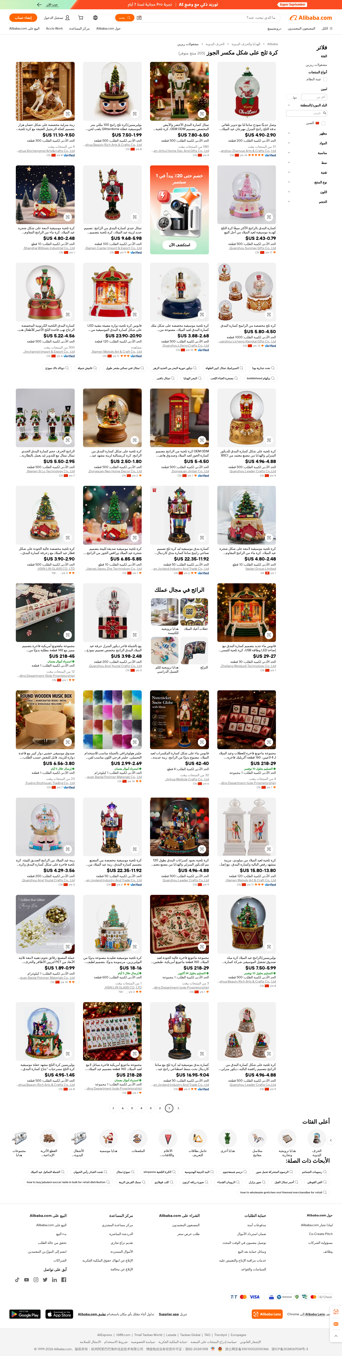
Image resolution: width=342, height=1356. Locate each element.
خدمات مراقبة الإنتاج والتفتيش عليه (242, 1260)
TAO (207, 1335)
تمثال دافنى (163, 378)
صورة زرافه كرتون (193, 1182)
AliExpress (104, 1335)
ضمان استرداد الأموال (251, 1234)
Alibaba (272, 44)
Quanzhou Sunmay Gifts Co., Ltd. (252, 248)
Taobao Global (190, 1335)
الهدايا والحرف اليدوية (245, 44)
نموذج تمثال (123, 1172)
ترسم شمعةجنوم (232, 1172)
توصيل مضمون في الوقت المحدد (244, 1243)
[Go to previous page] (178, 1108)
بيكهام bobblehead (258, 378)
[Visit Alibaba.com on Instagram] (36, 1279)
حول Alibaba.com (320, 1215)
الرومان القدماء (226, 1182)
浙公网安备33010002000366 (247, 1349)
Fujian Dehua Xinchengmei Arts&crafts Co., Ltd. (45, 151)
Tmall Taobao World (148, 1335)
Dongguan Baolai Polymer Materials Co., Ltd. (112, 777)
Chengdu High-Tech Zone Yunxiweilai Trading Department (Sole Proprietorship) (45, 676)
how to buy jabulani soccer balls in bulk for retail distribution (66, 1182)
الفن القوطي (314, 1182)
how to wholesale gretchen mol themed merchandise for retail (281, 1192)
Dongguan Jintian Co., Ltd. (190, 471)
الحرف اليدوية (215, 44)
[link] (336, 1312)
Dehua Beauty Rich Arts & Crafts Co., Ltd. (112, 145)
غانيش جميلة (85, 368)
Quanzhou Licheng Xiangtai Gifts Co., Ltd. (246, 341)
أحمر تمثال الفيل (284, 1182)
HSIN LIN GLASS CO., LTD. (56, 569)
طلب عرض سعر (188, 1234)
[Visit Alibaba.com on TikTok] (17, 1279)
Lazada (171, 1335)
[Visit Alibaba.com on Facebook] (64, 1279)
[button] (139, 17)
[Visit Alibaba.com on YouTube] (26, 1279)
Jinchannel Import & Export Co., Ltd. (49, 351)
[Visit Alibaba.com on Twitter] (45, 1279)
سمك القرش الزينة (130, 1182)
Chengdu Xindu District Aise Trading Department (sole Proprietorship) (246, 783)
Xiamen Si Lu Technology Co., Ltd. (50, 471)
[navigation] (306, 576)
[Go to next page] (113, 1108)
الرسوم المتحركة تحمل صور (272, 1172)
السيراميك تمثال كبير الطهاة (222, 368)
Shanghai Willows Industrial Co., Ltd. (49, 248)
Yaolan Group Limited (260, 569)
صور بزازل (255, 1182)
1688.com (123, 1335)
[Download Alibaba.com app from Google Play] (25, 1314)
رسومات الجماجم (312, 1172)
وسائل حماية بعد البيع (252, 1251)
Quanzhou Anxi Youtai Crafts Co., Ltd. (115, 666)
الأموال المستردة (122, 1251)
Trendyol (220, 1335)
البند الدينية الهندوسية (197, 1172)
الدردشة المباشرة (121, 1234)
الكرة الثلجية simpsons (157, 1172)
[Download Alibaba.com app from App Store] (59, 1314)
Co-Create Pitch (321, 1234)
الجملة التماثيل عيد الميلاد (45, 1172)
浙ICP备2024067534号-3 (290, 1349)
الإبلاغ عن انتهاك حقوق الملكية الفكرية (107, 1260)
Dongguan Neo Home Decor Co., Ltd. (115, 471)
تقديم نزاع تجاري (122, 1243)
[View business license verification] (213, 1349)
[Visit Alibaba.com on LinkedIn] (54, 1279)
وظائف (328, 1251)
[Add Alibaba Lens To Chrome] (267, 1314)
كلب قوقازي (161, 1182)
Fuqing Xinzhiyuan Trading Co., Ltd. (50, 783)
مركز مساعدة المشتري (117, 1225)
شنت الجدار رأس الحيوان (88, 1172)
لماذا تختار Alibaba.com (317, 1225)
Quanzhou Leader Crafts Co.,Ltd (253, 471)
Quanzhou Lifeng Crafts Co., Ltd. (185, 345)
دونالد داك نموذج (54, 368)
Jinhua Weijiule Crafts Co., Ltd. (187, 779)
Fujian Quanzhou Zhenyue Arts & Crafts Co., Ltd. (246, 151)
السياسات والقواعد (253, 1269)
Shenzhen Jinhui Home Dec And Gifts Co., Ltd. (179, 151)
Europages (238, 1335)
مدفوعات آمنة (256, 1225)
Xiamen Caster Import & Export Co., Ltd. (113, 248)
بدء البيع (61, 1234)
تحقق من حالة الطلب (52, 1243)
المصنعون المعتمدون (186, 1225)
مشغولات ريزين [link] (188, 44)
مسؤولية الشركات (320, 1243)
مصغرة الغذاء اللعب (222, 378)
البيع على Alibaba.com (51, 1225)
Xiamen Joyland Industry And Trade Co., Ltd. (179, 569)
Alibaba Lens (315, 1314)
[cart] (80, 18)
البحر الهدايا (190, 378)
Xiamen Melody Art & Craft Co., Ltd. (116, 351)
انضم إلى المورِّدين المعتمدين (47, 1251)
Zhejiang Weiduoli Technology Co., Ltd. (248, 666)
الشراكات (60, 1260)
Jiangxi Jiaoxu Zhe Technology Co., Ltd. (114, 569)
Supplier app (169, 1314)
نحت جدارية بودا (261, 368)
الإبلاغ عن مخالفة (122, 1269)
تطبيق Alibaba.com (92, 1314)
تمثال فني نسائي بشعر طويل (123, 368)
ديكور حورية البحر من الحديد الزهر (172, 368)
